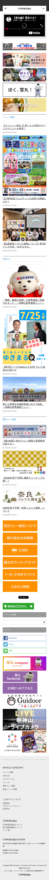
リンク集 (6, 830)
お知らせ (6, 259)
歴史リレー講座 (9, 419)
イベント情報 (8, 117)
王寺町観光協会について (12, 825)
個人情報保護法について (12, 827)
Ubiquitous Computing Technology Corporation (28, 865)
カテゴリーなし (9, 779)
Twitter (11, 644)
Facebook (12, 638)
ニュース (6, 782)
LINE (10, 651)
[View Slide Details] (24, 46)
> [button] (43, 46)
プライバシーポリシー (12, 806)
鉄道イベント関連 (10, 789)
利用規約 (6, 803)
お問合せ (6, 809)
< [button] (6, 46)
